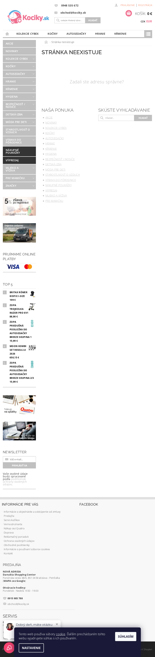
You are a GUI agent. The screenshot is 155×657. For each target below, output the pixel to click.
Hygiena (12, 96)
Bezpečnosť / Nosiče (15, 105)
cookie (60, 634)
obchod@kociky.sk (18, 604)
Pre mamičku (15, 178)
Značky (11, 185)
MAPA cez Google (14, 581)
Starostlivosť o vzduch (18, 131)
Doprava (9, 532)
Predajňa (9, 516)
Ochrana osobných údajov (19, 541)
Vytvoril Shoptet (143, 649)
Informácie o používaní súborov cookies (27, 549)
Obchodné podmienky (17, 545)
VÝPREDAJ (12, 160)
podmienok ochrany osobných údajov (15, 481)
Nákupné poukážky (13, 151)
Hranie (100, 33)
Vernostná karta (13, 524)
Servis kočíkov (12, 520)
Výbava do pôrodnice (14, 141)
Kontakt (8, 553)
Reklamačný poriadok (16, 536)
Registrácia (145, 5)
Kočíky (52, 33)
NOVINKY (12, 51)
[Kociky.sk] (28, 17)
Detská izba (14, 114)
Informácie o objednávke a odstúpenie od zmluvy (32, 511)
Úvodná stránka (7, 33)
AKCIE (9, 43)
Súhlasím (125, 636)
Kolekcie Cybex (27, 33)
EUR (149, 21)
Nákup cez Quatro (14, 528)
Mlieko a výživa (12, 169)
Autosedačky (76, 33)
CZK (143, 21)
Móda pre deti (16, 122)
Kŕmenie (120, 33)
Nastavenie (31, 648)
